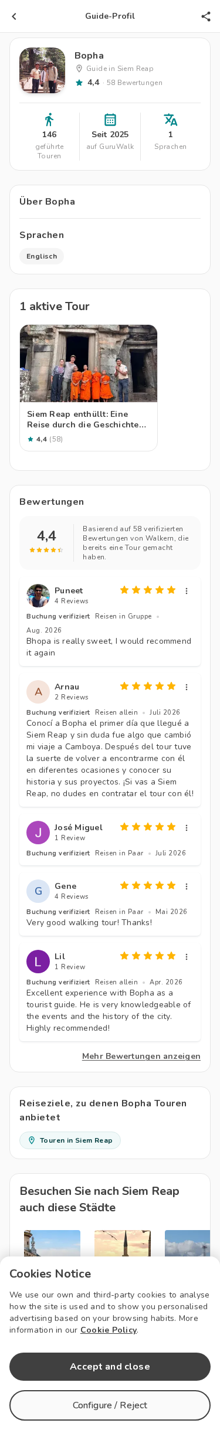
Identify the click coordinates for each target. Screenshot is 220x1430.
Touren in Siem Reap (76, 1140)
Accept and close (110, 1366)
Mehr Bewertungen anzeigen (141, 1056)
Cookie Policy (108, 1330)
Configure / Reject (110, 1405)
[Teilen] (206, 16)
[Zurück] (14, 16)
